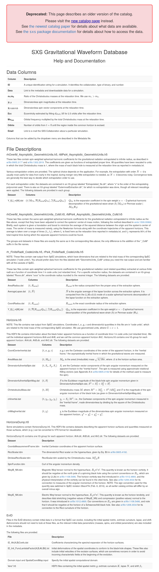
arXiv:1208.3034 (126, 479)
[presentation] (93, 96)
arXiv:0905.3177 (15, 162)
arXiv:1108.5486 (68, 476)
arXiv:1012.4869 (128, 476)
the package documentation (49, 31)
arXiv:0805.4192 (101, 371)
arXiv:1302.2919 (36, 162)
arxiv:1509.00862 (142, 222)
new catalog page (85, 20)
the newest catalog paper (49, 26)
